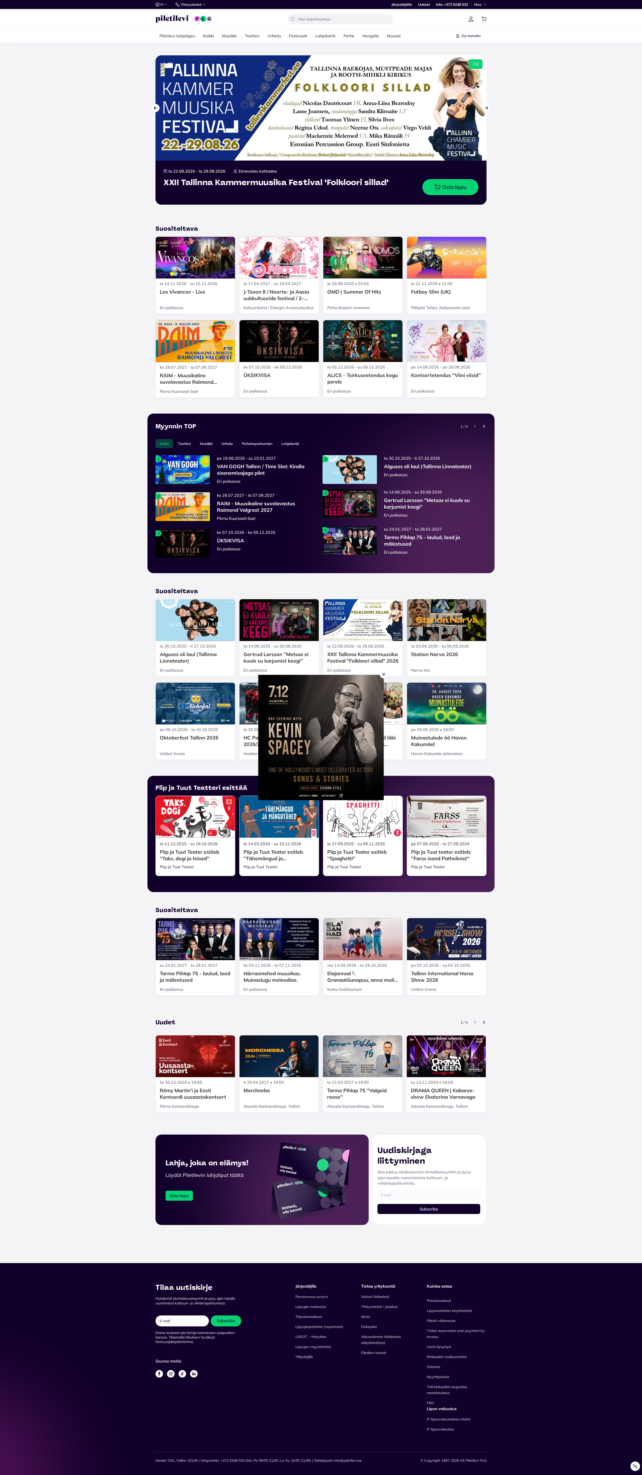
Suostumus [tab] (246, 704)
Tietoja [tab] (396, 703)
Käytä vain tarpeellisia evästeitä (321, 767)
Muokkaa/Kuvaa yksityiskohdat (319, 755)
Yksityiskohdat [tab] (321, 703)
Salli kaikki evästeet (321, 744)
